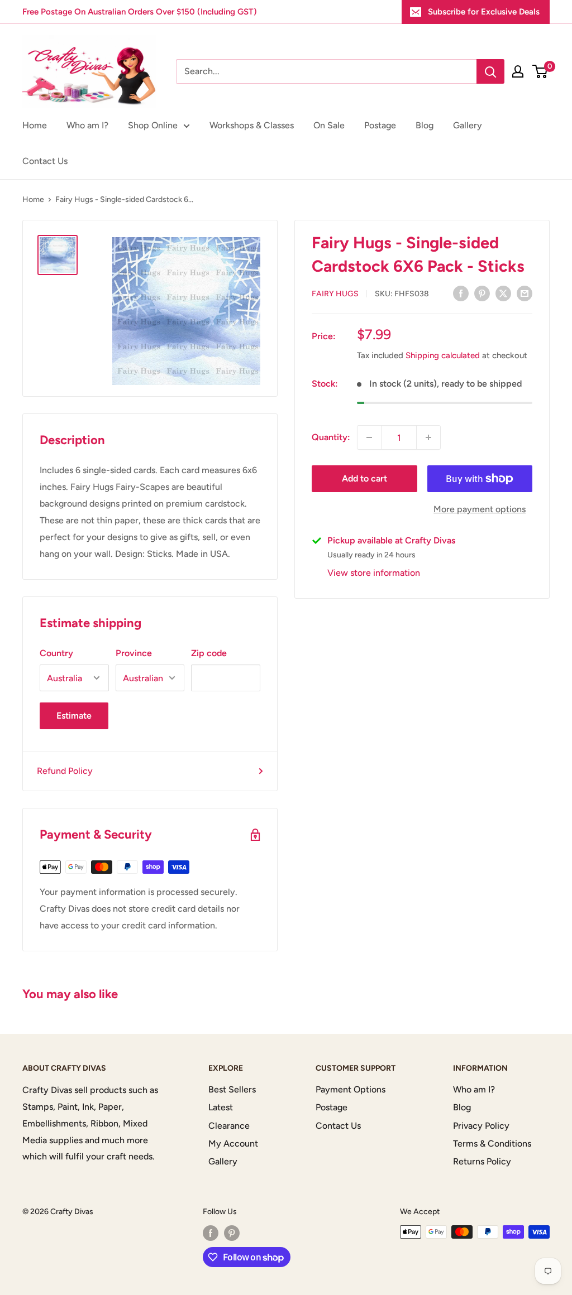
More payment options (479, 509)
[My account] (517, 71)
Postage (380, 125)
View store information (373, 572)
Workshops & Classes (251, 125)
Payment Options (350, 1089)
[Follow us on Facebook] (210, 1233)
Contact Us (45, 161)
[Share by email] (524, 293)
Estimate (74, 715)
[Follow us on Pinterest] (232, 1233)
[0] (540, 71)
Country (56, 653)
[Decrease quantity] (369, 437)
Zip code (209, 653)
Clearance (229, 1125)
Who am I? (87, 125)
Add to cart (364, 478)
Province (134, 653)
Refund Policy (65, 771)
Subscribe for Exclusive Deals (484, 12)
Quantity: (331, 437)
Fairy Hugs (335, 294)
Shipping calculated (443, 355)
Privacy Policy (481, 1125)
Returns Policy (482, 1161)
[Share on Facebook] (461, 293)
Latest (220, 1107)
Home (34, 125)
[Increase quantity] (428, 437)
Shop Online (153, 125)
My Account (233, 1143)
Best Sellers (232, 1089)
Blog (424, 125)
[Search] (490, 71)
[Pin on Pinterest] (482, 293)
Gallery (467, 125)
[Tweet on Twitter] (503, 293)
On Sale (329, 125)
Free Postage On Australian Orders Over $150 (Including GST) (139, 12)
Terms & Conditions (492, 1143)
